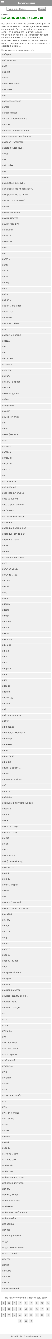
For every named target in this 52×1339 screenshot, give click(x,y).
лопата (6, 931)
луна (4, 1071)
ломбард (7, 913)
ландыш (6, 235)
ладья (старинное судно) (16, 130)
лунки (5, 1083)
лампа (5, 206)
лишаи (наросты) (11, 767)
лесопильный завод (13, 516)
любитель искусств (13, 1177)
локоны (6, 878)
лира (4, 674)
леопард (6, 446)
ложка (5, 837)
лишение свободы (12, 779)
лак (4, 171)
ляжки (5, 1282)
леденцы (7, 364)
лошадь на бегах (11, 990)
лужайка (7, 1030)
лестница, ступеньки (13, 533)
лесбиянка (8, 510)
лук (4, 1036)
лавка (5, 77)
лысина (6, 1136)
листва (6, 691)
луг (4, 1013)
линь (4, 656)
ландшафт (7, 229)
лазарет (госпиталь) (13, 142)
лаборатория (9, 60)
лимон (5, 633)
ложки (5, 843)
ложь (5, 849)
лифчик (6, 720)
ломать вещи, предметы (15, 908)
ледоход (7, 370)
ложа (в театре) (11, 826)
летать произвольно (13, 557)
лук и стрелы (9, 1054)
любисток (7, 1171)
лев (4, 346)
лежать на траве (11, 381)
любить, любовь (11, 1194)
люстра (6, 1259)
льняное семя (9, 1159)
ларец (5, 282)
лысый (5, 1142)
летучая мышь (10, 568)
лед (4, 352)
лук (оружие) (9, 1042)
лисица (6, 685)
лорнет (6, 943)
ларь (4, 288)
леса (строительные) (13, 492)
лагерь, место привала (14, 118)
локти (5, 890)
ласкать (6, 299)
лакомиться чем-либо (14, 200)
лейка (5, 399)
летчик (6, 580)
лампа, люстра (10, 218)
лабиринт (7, 54)
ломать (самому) (11, 902)
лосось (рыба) (10, 960)
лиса (4, 680)
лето (4, 563)
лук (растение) (10, 1048)
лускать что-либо (11, 1095)
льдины (6, 1147)
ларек (5, 276)
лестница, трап (10, 539)
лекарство (8, 405)
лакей (5, 177)
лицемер (7, 738)
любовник (7, 1206)
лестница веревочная (14, 527)
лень (4, 440)
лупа (4, 1089)
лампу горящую (11, 223)
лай (4, 159)
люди (5, 1241)
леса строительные (13, 504)
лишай (5, 773)
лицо (5, 750)
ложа (5, 820)
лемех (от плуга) (11, 416)
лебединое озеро (11, 334)
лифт (4, 709)
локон (5, 873)
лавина (6, 71)
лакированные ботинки (15, 194)
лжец (5, 598)
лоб (4, 785)
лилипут (6, 621)
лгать (5, 329)
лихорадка (8, 726)
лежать (6, 375)
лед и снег (8, 358)
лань (4, 247)
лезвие (6, 387)
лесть (5, 545)
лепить (6, 469)
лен (4, 422)
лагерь (6, 106)
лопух (5, 937)
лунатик (6, 1077)
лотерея (6, 978)
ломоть (6, 919)
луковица (7, 1066)
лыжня (5, 1130)
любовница (8, 1223)
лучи (4, 1106)
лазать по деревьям (13, 147)
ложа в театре (10, 832)
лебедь (6, 340)
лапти (5, 264)
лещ (4, 592)
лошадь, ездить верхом (15, 995)
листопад (7, 697)
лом (4, 896)
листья (6, 703)
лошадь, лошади (11, 1007)
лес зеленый (9, 481)
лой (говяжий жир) (12, 861)
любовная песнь (11, 1200)
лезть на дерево (11, 393)
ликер (5, 615)
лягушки (6, 1276)
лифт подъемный (11, 715)
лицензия (7, 744)
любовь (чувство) (12, 1235)
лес (4, 475)
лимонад (7, 639)
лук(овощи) (8, 1060)
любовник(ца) (9, 1218)
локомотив (8, 867)
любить (6, 1188)
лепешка (7, 451)
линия (5, 650)
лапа (4, 253)
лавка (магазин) (11, 83)
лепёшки (7, 463)
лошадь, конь (9, 1001)
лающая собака (10, 323)
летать (6, 551)
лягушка (6, 1270)
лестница (7, 522)
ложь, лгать (8, 855)
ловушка (7, 797)
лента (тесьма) (10, 434)
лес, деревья (9, 487)
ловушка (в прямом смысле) (18, 802)
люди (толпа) (9, 1253)
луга (4, 1019)
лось (4, 966)
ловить (6, 791)
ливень (6, 604)
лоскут (6, 949)
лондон (6, 925)
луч (4, 1101)
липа (4, 662)
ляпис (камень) (10, 1288)
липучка (6, 668)
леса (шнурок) (10, 498)
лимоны (6, 644)
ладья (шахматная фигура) (16, 136)
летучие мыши (10, 574)
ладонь (6, 124)
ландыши (7, 241)
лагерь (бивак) (10, 112)
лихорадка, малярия (13, 732)
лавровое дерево (11, 101)
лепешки (7, 457)
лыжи (5, 1124)
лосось (6, 954)
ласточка (7, 317)
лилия (5, 627)
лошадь (6, 984)
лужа (5, 1025)
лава (4, 65)
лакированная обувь (13, 182)
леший (5, 586)
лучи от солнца (10, 1112)
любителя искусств (13, 1183)
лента (5, 428)
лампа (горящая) (11, 212)
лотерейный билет (12, 972)
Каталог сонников (26, 3)
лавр (4, 95)
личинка (6, 761)
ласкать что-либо (11, 305)
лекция (6, 411)
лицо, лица (8, 756)
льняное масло (10, 1153)
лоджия (6, 808)
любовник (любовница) (15, 1212)
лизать (6, 609)
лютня (5, 1264)
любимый (7, 1165)
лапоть (6, 258)
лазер (5, 153)
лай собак (7, 165)
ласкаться (7, 311)
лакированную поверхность (17, 188)
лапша (5, 270)
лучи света (8, 1118)
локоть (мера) (10, 884)
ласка (5, 294)
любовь (6, 1229)
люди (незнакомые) (13, 1247)
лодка (5, 814)
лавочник (7, 89)
